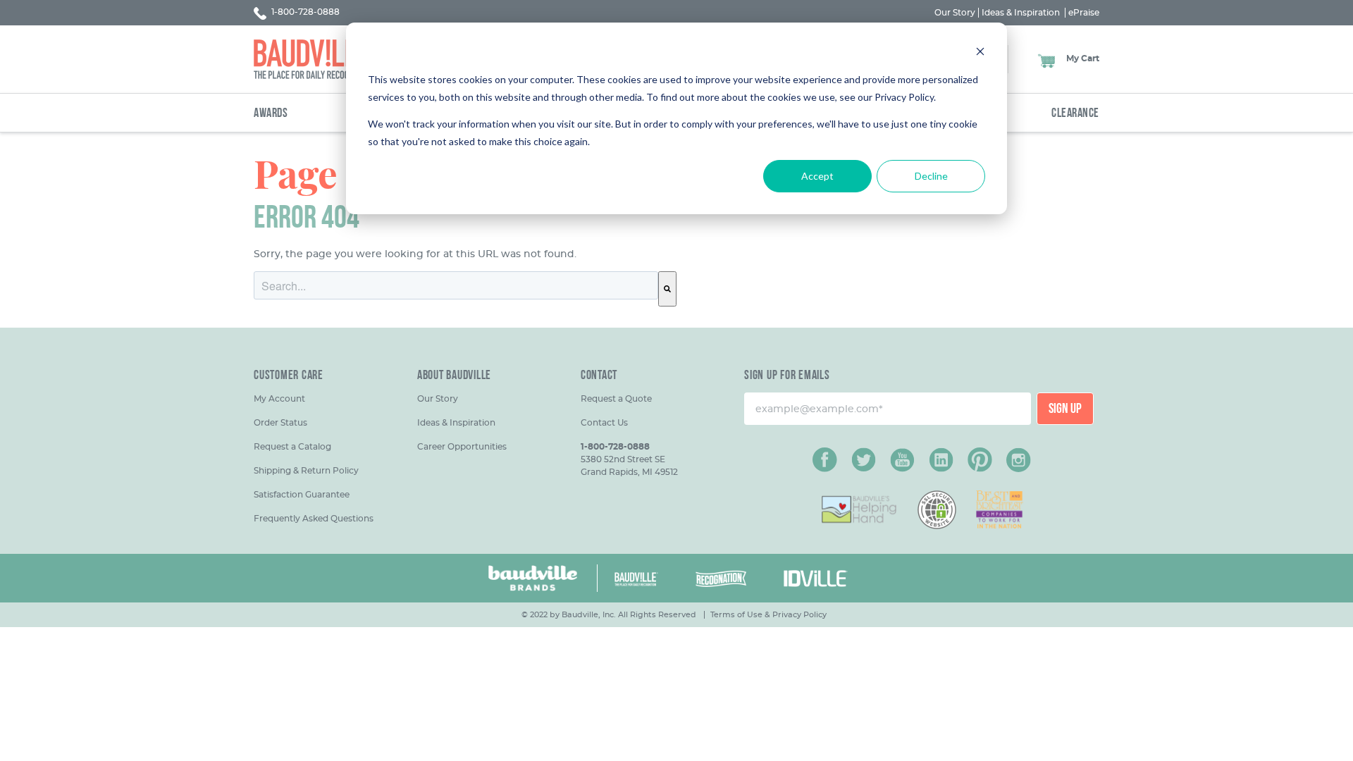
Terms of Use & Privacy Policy (768, 614)
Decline (931, 176)
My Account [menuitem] (279, 398)
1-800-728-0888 (304, 11)
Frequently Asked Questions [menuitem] (313, 518)
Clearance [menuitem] (1075, 114)
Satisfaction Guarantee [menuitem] (302, 494)
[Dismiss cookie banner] (980, 53)
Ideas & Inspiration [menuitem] (1021, 13)
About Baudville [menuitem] (454, 376)
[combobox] (456, 285)
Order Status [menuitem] (280, 422)
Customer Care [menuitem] (288, 376)
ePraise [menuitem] (1083, 13)
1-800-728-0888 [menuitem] (615, 446)
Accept (817, 176)
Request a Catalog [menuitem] (292, 446)
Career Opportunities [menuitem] (462, 446)
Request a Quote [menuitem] (616, 398)
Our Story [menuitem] (954, 13)
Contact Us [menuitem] (604, 422)
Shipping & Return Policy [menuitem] (306, 470)
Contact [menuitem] (599, 376)
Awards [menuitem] (271, 114)
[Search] (667, 289)
